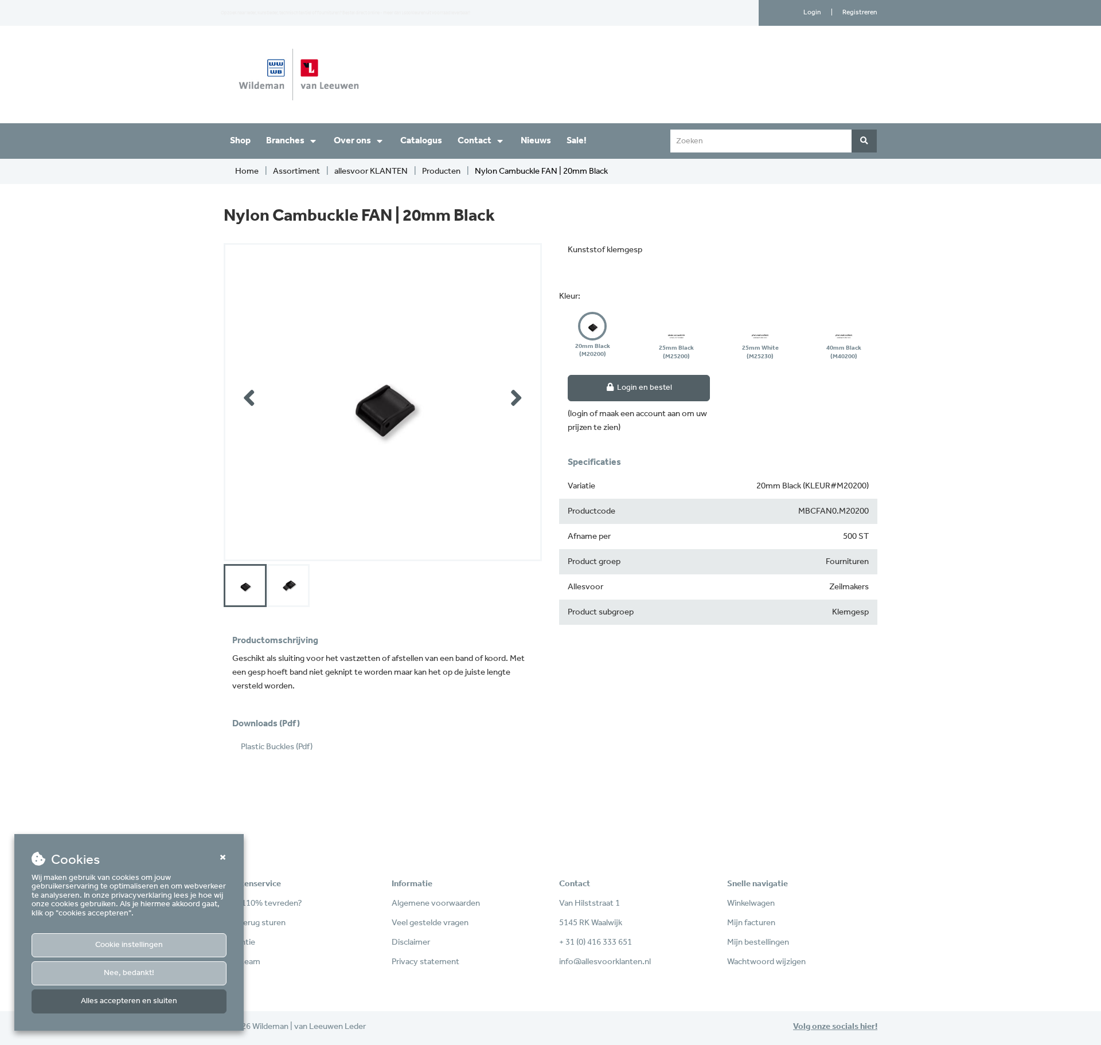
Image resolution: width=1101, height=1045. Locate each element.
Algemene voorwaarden (436, 903)
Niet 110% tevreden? (263, 903)
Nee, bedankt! (129, 973)
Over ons (352, 141)
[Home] (383, 74)
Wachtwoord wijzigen (766, 962)
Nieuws (536, 141)
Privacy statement (425, 962)
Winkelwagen (751, 903)
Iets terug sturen (255, 923)
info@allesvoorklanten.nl (605, 962)
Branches (285, 141)
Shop (240, 141)
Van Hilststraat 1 (589, 903)
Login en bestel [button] (643, 388)
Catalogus (421, 141)
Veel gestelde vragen (430, 923)
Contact (474, 141)
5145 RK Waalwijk (590, 923)
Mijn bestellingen (758, 942)
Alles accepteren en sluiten (129, 1001)
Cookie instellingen (129, 945)
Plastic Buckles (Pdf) (277, 747)
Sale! (577, 141)
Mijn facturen (751, 923)
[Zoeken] (864, 141)
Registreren (859, 12)
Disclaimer (411, 942)
